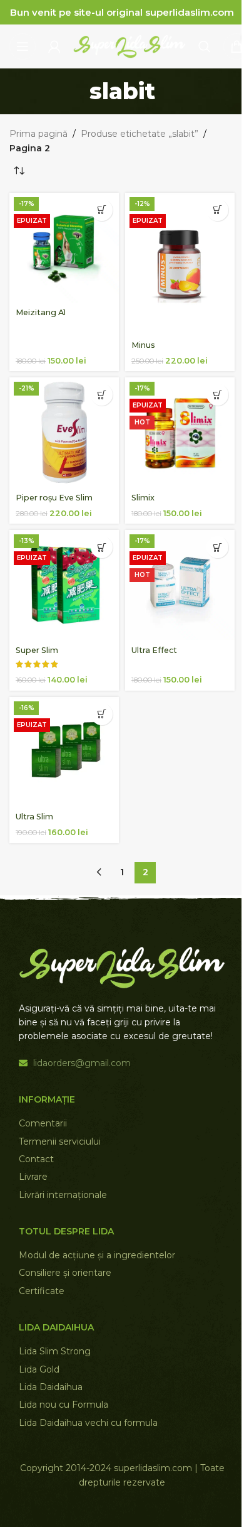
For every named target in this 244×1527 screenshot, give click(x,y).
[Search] (204, 46)
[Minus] (180, 264)
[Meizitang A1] (64, 248)
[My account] (54, 46)
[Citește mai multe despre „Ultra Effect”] (217, 547)
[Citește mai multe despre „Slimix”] (217, 395)
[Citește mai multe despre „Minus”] (217, 210)
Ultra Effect (154, 650)
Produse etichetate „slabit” (139, 133)
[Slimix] (180, 432)
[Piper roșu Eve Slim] (64, 432)
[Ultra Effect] (180, 585)
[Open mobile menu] (22, 46)
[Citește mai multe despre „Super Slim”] (102, 547)
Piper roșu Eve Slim (54, 497)
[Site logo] (129, 45)
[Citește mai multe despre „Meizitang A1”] (102, 210)
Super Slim (37, 650)
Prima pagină (38, 133)
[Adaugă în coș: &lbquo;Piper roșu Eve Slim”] (102, 395)
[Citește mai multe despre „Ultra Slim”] (102, 714)
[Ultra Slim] (64, 752)
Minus (143, 345)
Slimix (143, 497)
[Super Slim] (64, 585)
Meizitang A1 (41, 312)
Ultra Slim (34, 816)
